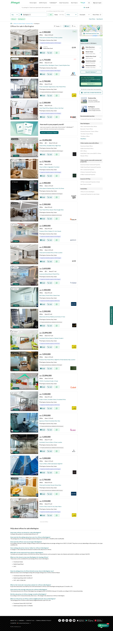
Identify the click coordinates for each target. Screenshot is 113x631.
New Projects (74, 2)
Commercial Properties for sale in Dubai (89, 194)
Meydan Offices (84, 155)
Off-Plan (61, 14)
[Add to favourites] (36, 48)
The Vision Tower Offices (86, 133)
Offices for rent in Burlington (87, 191)
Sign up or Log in (97, 2)
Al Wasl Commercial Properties (87, 174)
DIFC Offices (83, 151)
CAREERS (21, 620)
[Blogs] (82, 2)
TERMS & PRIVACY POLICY (43, 620)
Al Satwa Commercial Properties (88, 172)
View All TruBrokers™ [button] (91, 72)
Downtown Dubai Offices (86, 146)
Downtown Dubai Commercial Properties (90, 164)
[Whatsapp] (57, 52)
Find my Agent (33, 2)
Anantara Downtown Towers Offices (89, 131)
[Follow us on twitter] (63, 620)
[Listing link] (44, 42)
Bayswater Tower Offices (86, 129)
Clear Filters (92, 19)
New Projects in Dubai (85, 184)
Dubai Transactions (64, 2)
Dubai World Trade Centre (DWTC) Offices (90, 153)
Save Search (100, 19)
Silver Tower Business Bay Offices (88, 126)
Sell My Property (43, 2)
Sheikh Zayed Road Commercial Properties (90, 167)
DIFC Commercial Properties (87, 169)
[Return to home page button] (15, 3)
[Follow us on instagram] (70, 620)
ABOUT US (13, 620)
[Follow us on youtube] (74, 620)
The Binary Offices (85, 136)
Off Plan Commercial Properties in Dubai (90, 182)
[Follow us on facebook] (59, 620)
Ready (56, 14)
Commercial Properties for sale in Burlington (91, 119)
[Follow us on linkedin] (66, 620)
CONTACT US (30, 620)
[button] (15, 15)
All (51, 14)
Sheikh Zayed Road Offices (86, 148)
